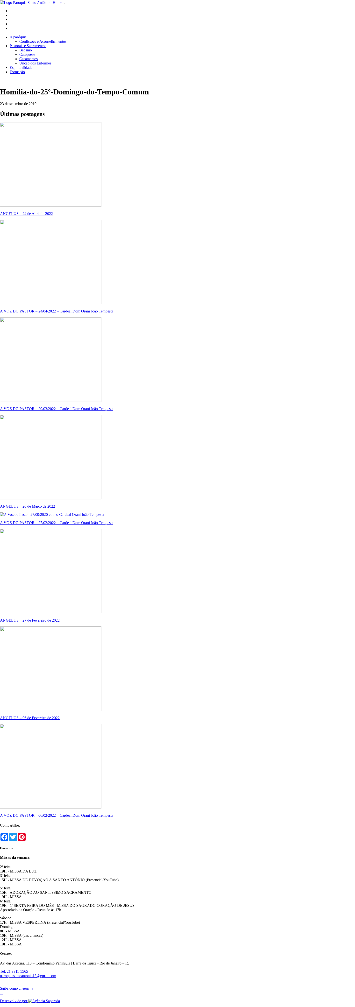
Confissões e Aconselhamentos (42, 41)
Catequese (27, 54)
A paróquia (18, 37)
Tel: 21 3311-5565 (14, 971)
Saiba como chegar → (17, 988)
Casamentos (28, 59)
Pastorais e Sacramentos (28, 46)
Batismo (25, 50)
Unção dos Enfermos (35, 63)
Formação (17, 72)
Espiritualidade (21, 67)
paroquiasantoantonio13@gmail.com (28, 976)
